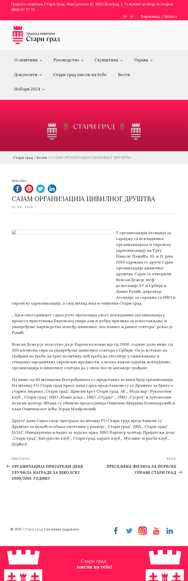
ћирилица (150, 16)
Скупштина (106, 60)
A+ (125, 16)
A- (132, 16)
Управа (141, 60)
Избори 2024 (27, 89)
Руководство (66, 60)
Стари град (23, 157)
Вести (124, 74)
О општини (26, 60)
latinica (170, 16)
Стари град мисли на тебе (80, 74)
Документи (25, 74)
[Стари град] (36, 43)
